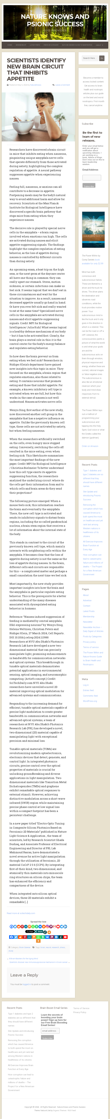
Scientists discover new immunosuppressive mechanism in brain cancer (38, 962)
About (98, 45)
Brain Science (24, 947)
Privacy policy (89, 642)
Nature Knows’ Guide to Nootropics (77, 45)
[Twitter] (15, 926)
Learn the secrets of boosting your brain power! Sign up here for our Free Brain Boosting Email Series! (54, 1020)
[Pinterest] (22, 926)
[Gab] (36, 926)
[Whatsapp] (33, 926)
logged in (27, 984)
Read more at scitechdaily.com (21, 913)
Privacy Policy (79, 1012)
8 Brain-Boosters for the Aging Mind (23, 959)
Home (9, 45)
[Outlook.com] (65, 926)
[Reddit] (18, 926)
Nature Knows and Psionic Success (55, 20)
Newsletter (88, 622)
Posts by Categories (92, 636)
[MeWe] (26, 926)
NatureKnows (35, 85)
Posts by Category (51, 45)
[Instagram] (47, 926)
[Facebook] (11, 926)
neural (48, 947)
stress (62, 947)
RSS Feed (72, 1110)
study (11, 951)
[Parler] (51, 926)
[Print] (44, 926)
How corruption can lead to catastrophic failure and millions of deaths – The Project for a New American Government (21, 1082)
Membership (21, 45)
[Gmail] (54, 926)
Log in (86, 685)
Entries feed (88, 690)
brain (43, 947)
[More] (49, 932)
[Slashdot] (45, 932)
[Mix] (29, 926)
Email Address (90, 170)
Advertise (87, 600)
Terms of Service (81, 1008)
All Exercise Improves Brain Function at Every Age (93, 545)
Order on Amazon (90, 446)
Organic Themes (59, 1110)
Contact (86, 606)
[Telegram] (61, 926)
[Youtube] (58, 926)
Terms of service (91, 647)
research (55, 947)
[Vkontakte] (40, 926)
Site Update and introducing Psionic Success (92, 496)
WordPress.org (90, 701)
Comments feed (90, 696)
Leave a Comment (62, 85)
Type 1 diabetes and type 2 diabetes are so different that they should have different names (93, 478)
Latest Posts (35, 45)
